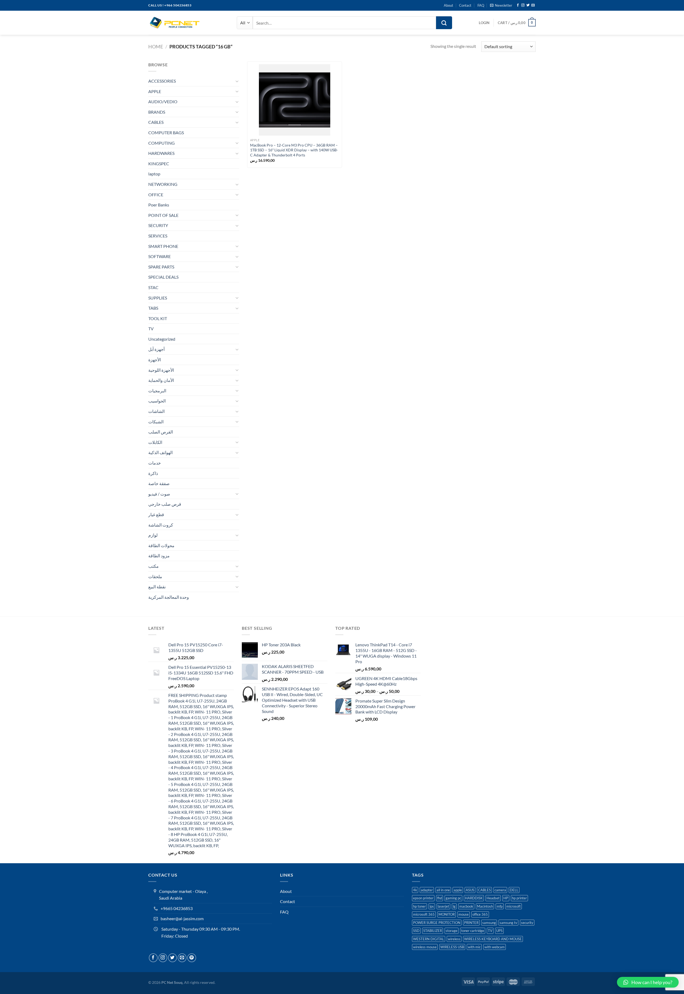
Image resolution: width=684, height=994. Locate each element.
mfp (500, 906)
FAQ (480, 5)
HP (505, 898)
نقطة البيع (157, 586)
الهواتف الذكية (160, 452)
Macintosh (485, 906)
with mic (474, 947)
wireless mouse (425, 947)
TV (151, 328)
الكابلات (155, 442)
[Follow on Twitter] (528, 5)
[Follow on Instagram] (522, 5)
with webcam (494, 947)
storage (451, 930)
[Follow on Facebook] (517, 5)
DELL (514, 890)
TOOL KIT (157, 318)
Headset (493, 898)
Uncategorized (161, 338)
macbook (466, 906)
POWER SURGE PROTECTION (436, 922)
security (527, 922)
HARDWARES (161, 153)
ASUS (470, 890)
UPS (499, 930)
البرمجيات (157, 390)
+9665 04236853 (177, 908)
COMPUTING (161, 142)
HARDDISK (474, 898)
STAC (153, 287)
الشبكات (156, 421)
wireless (454, 939)
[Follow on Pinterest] (191, 957)
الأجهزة (154, 359)
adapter (427, 890)
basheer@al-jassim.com (182, 918)
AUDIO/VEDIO (162, 101)
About (448, 5)
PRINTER (471, 922)
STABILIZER (432, 930)
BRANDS (156, 111)
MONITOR (446, 914)
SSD (416, 930)
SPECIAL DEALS (163, 276)
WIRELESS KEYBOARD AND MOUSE (493, 939)
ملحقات (155, 576)
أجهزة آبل (156, 349)
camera (500, 890)
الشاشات (156, 411)
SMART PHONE (163, 246)
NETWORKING (162, 184)
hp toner (419, 906)
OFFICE (155, 194)
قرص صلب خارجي (164, 503)
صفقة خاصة (159, 483)
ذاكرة (153, 473)
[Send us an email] (533, 5)
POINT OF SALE (163, 215)
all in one (443, 890)
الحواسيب (157, 400)
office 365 (480, 914)
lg (454, 906)
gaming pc (453, 898)
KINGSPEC (158, 163)
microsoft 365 (424, 914)
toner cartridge (472, 930)
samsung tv (508, 922)
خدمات (154, 462)
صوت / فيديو (159, 493)
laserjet (443, 906)
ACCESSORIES (162, 80)
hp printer (519, 898)
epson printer (423, 898)
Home (155, 46)
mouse (463, 914)
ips (432, 906)
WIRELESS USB (452, 947)
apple (458, 890)
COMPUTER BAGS (166, 132)
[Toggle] (237, 81)
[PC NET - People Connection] (175, 22)
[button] (648, 982)
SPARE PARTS (161, 266)
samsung (489, 922)
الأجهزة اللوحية (161, 370)
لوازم (153, 535)
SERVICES (157, 235)
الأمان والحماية (161, 380)
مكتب (153, 566)
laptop (154, 173)
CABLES (156, 122)
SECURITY (158, 225)
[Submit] (444, 22)
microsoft (513, 906)
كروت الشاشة (160, 524)
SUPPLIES (157, 297)
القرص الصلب (160, 431)
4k (415, 890)
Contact (465, 5)
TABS (153, 307)
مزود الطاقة (159, 555)
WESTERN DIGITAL (428, 939)
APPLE (154, 91)
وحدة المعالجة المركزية (168, 597)
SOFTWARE (159, 256)
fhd (439, 898)
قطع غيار (156, 514)
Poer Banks (158, 204)
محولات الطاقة (161, 545)
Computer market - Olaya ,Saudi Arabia (183, 895)
